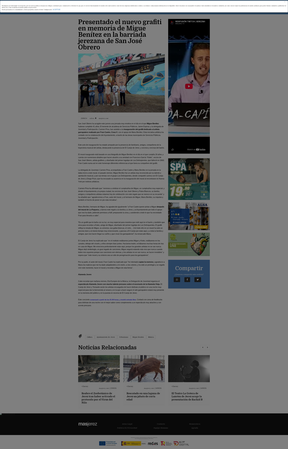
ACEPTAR (56, 9)
